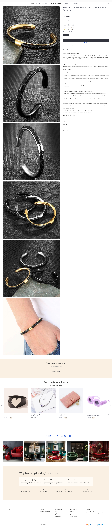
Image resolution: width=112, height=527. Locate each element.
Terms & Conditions (73, 516)
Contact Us (72, 513)
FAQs (56, 511)
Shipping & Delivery (59, 514)
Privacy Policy (72, 514)
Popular (38, 3)
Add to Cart (86, 40)
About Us (72, 511)
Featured (75, 3)
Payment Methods (58, 513)
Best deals (44, 3)
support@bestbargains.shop (45, 511)
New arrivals (68, 3)
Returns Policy (58, 516)
